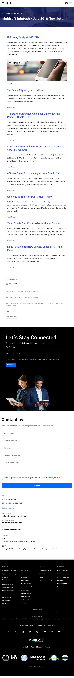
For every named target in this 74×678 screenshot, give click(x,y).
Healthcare (41, 577)
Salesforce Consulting (26, 593)
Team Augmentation (26, 583)
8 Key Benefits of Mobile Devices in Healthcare (22, 291)
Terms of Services (36, 647)
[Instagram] (37, 632)
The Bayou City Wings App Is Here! (25, 90)
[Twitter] (15, 631)
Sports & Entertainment (63, 577)
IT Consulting (24, 603)
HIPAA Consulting (25, 590)
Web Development (6, 597)
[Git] (45, 631)
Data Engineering (25, 570)
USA (11, 499)
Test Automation (25, 577)
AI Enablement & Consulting (9, 570)
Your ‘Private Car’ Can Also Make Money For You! (33, 223)
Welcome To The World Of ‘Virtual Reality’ (30, 197)
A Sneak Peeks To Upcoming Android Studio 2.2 (33, 173)
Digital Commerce (25, 580)
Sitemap (47, 647)
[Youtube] (59, 631)
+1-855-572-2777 (19, 612)
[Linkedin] (23, 632)
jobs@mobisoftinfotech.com (12, 529)
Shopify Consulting (25, 599)
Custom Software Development (6, 580)
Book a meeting (8, 508)
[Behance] (52, 631)
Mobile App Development (8, 590)
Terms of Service (55, 359)
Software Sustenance (7, 587)
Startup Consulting (25, 596)
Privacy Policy (44, 359)
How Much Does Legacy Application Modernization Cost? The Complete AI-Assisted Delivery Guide (35, 304)
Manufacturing (61, 586)
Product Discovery (6, 577)
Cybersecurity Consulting (27, 586)
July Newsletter (11, 316)
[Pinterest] (30, 632)
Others (40, 580)
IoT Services (5, 603)
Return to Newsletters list (14, 13)
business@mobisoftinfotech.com (14, 516)
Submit (37, 486)
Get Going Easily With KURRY (23, 37)
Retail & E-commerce (62, 570)
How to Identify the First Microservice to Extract (22, 297)
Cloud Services (5, 594)
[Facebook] (8, 632)
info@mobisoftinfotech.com (12, 522)
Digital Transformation (7, 584)
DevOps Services (6, 600)
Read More (11, 84)
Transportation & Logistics (45, 570)
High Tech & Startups (62, 583)
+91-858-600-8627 (34, 612)
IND (12, 503)
